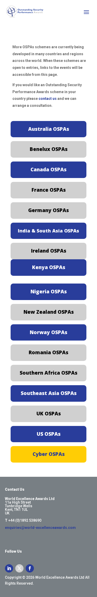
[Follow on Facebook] (30, 568)
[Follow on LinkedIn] (9, 568)
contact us (48, 98)
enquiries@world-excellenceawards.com (40, 528)
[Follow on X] (19, 568)
